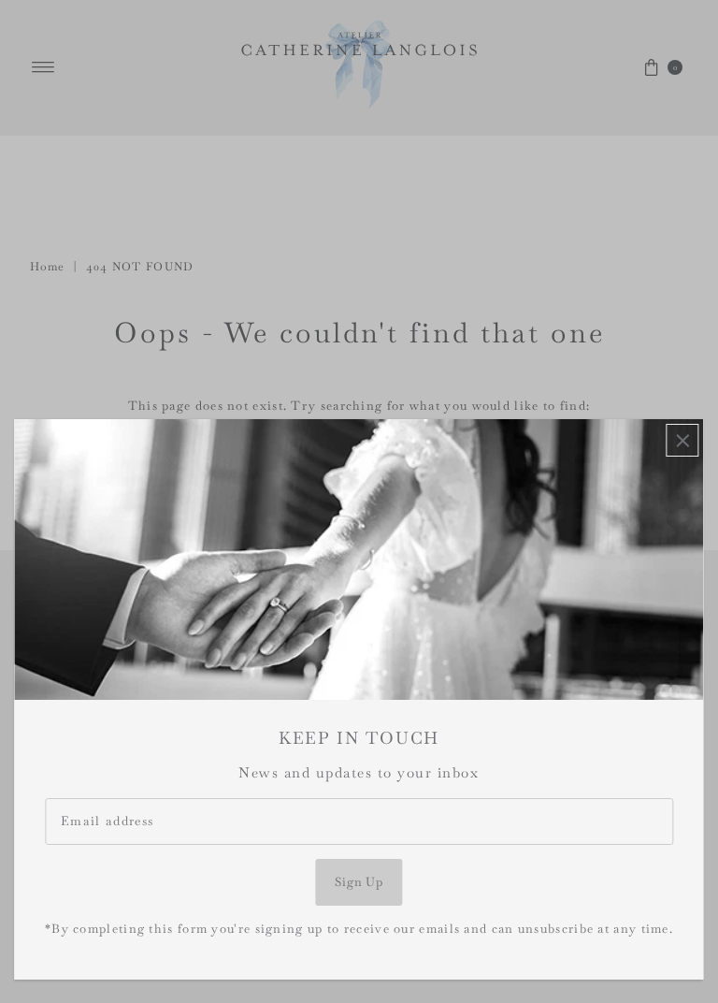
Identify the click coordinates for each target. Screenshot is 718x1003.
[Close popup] (683, 440)
